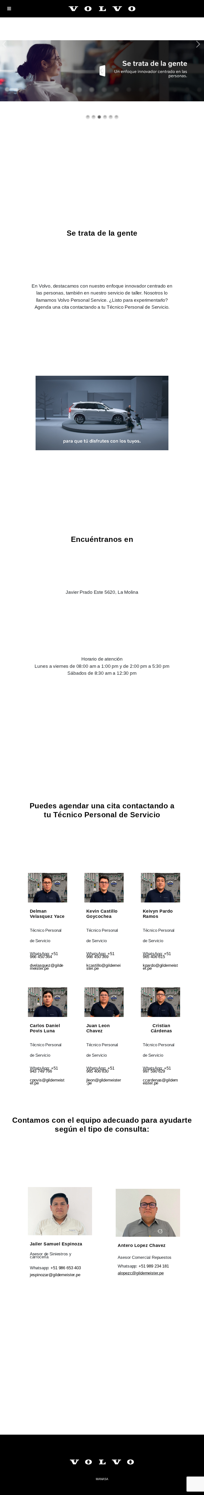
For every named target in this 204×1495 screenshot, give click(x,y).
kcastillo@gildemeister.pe (103, 967)
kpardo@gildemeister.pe (160, 967)
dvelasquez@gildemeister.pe (46, 967)
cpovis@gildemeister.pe (47, 1081)
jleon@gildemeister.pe (103, 1081)
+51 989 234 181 (154, 1266)
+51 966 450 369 (100, 955)
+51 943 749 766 (44, 1070)
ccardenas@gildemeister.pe (160, 1081)
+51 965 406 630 (100, 1070)
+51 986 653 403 (66, 1268)
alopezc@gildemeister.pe (141, 1273)
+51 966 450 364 (44, 955)
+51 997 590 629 (157, 1070)
